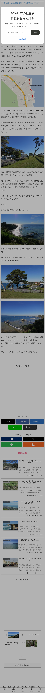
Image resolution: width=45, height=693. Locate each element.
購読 (35, 32)
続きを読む (22, 39)
